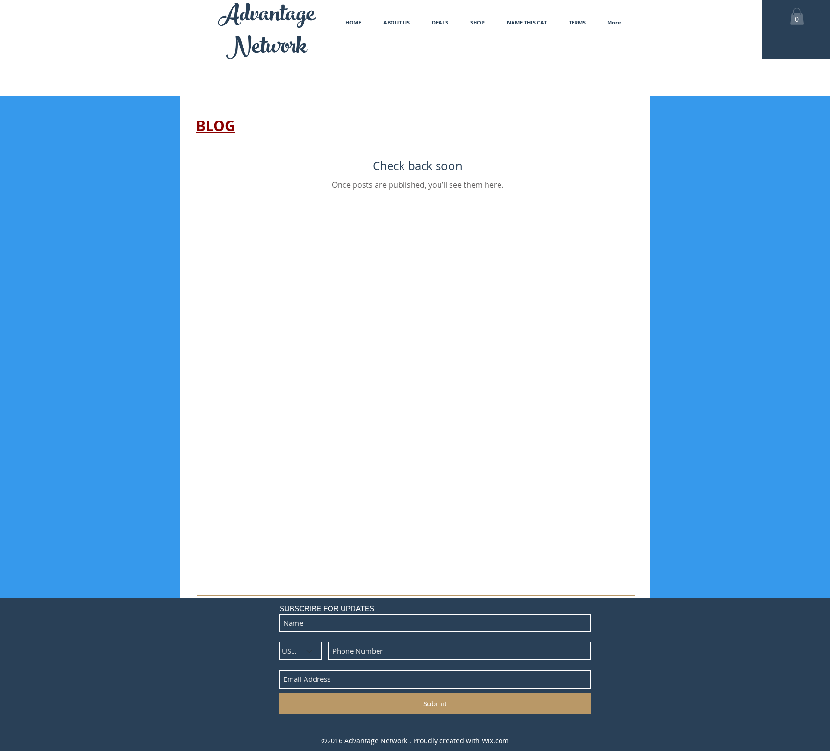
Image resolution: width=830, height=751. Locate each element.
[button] (797, 16)
